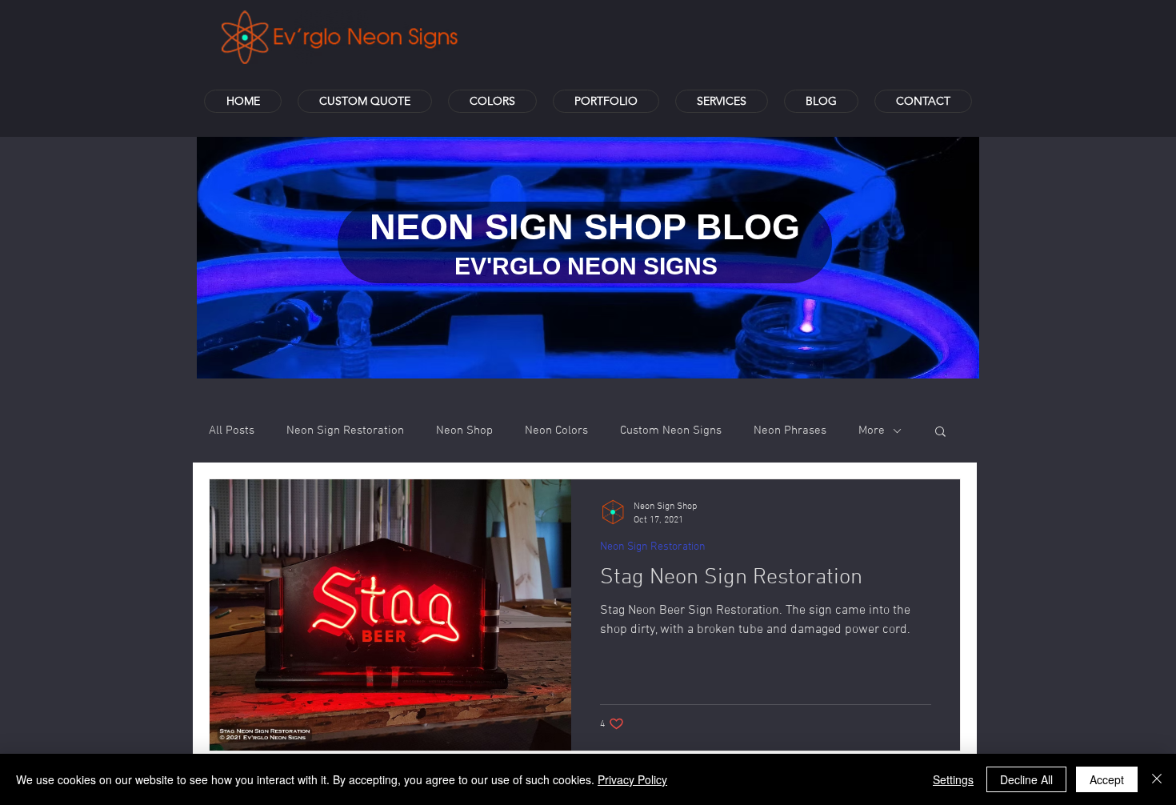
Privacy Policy (632, 779)
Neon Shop (464, 430)
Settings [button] (953, 779)
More (871, 430)
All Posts (231, 430)
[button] (940, 432)
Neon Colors (556, 430)
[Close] (1156, 779)
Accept (1107, 779)
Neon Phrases (790, 430)
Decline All (1026, 779)
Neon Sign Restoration (345, 430)
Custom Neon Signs (671, 430)
